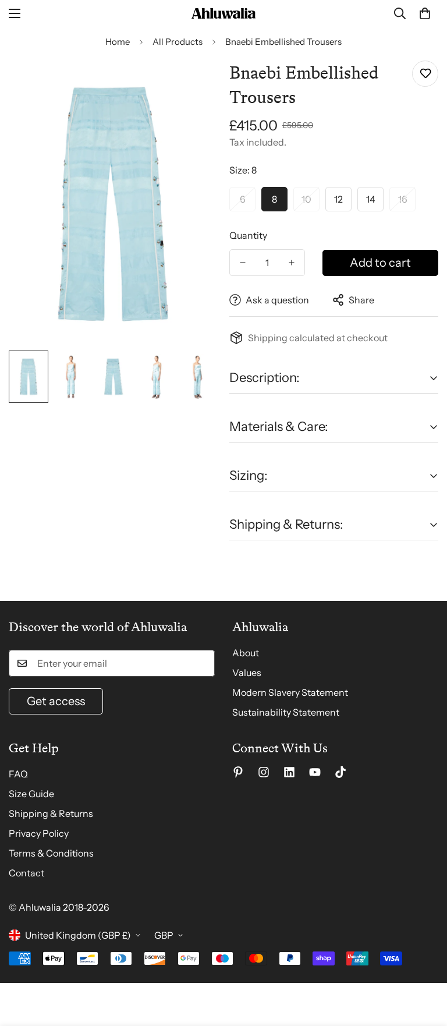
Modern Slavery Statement (290, 692)
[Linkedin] (289, 772)
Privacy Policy (39, 833)
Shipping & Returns (51, 813)
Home (117, 41)
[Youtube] (315, 772)
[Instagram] (263, 772)
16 (402, 199)
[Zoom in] (193, 82)
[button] (424, 13)
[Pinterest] (238, 772)
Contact (26, 873)
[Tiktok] (340, 772)
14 (370, 199)
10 (306, 199)
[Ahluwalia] (223, 13)
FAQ (18, 774)
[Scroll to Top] (424, 962)
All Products (177, 41)
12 (338, 199)
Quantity (248, 235)
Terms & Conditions (51, 853)
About (245, 653)
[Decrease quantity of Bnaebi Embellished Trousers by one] (243, 262)
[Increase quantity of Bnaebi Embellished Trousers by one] (291, 262)
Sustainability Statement (285, 712)
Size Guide (31, 793)
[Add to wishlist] (425, 74)
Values (246, 672)
